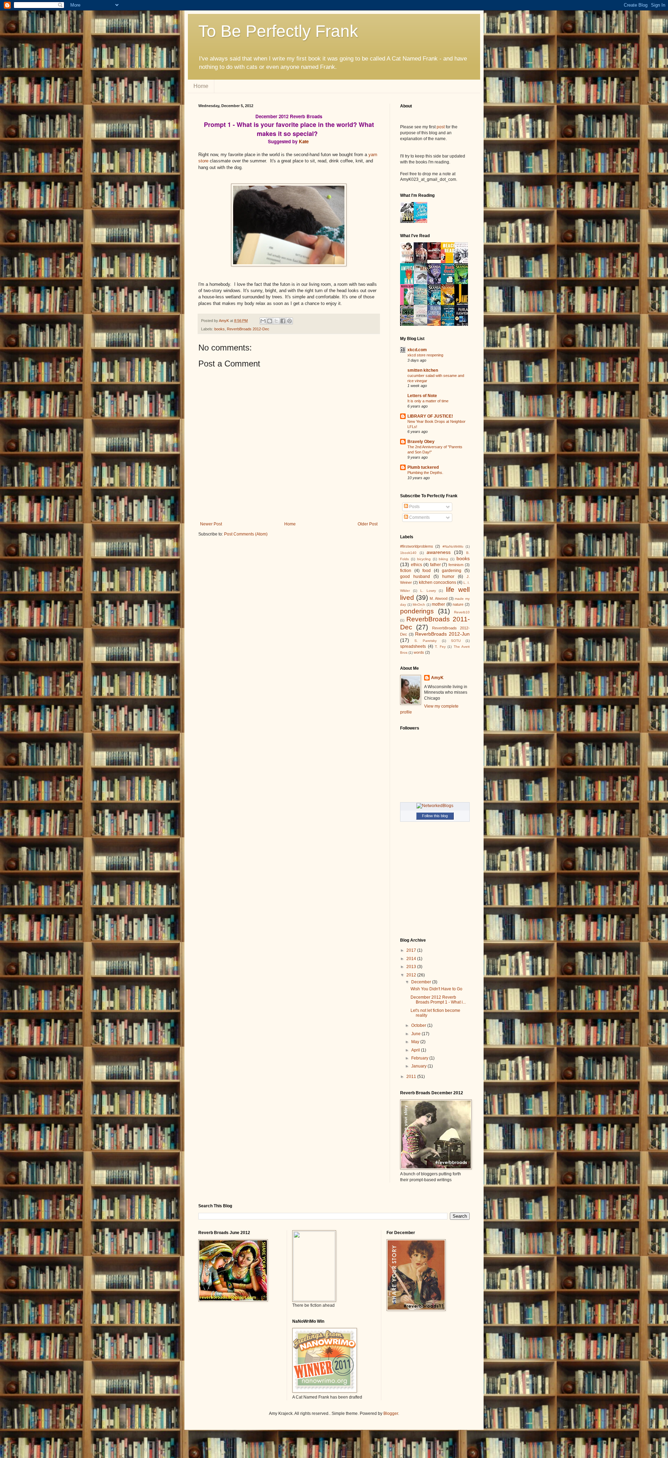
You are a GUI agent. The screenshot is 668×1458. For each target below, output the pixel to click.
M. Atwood (438, 598)
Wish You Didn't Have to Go (436, 988)
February (420, 1058)
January (419, 1066)
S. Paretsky (425, 641)
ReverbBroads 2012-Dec (248, 329)
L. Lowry (428, 591)
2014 (411, 958)
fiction (405, 570)
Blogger (390, 1413)
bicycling (424, 559)
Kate (304, 141)
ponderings (417, 611)
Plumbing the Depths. (425, 472)
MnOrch (419, 604)
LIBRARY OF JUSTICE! (430, 416)
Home (200, 86)
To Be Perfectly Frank (278, 31)
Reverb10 (462, 612)
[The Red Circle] (436, 258)
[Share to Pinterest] (289, 320)
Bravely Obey (421, 441)
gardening (451, 570)
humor (448, 576)
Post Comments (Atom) (246, 534)
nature (458, 604)
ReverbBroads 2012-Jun (442, 634)
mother (438, 604)
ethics (416, 564)
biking (443, 559)
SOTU (456, 641)
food (426, 570)
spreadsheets (413, 646)
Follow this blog (435, 816)
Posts (414, 506)
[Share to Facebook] (282, 320)
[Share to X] (276, 320)
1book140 (408, 553)
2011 (411, 1076)
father (435, 564)
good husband (415, 576)
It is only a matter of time (427, 401)
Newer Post (211, 524)
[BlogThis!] (269, 320)
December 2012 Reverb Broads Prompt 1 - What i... (438, 1000)
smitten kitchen (422, 370)
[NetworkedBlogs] (434, 805)
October (419, 1025)
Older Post (367, 524)
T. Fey (440, 647)
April (416, 1050)
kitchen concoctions (437, 582)
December (421, 982)
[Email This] (263, 320)
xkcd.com (417, 349)
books (219, 329)
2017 (411, 950)
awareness (439, 552)
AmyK (437, 677)
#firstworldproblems (416, 546)
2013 (411, 966)
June (416, 1033)
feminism (455, 565)
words (419, 652)
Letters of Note (422, 395)
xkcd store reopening (425, 355)
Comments (419, 517)
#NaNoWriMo (453, 546)
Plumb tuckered (423, 467)
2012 (411, 975)
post (441, 126)
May (415, 1041)
